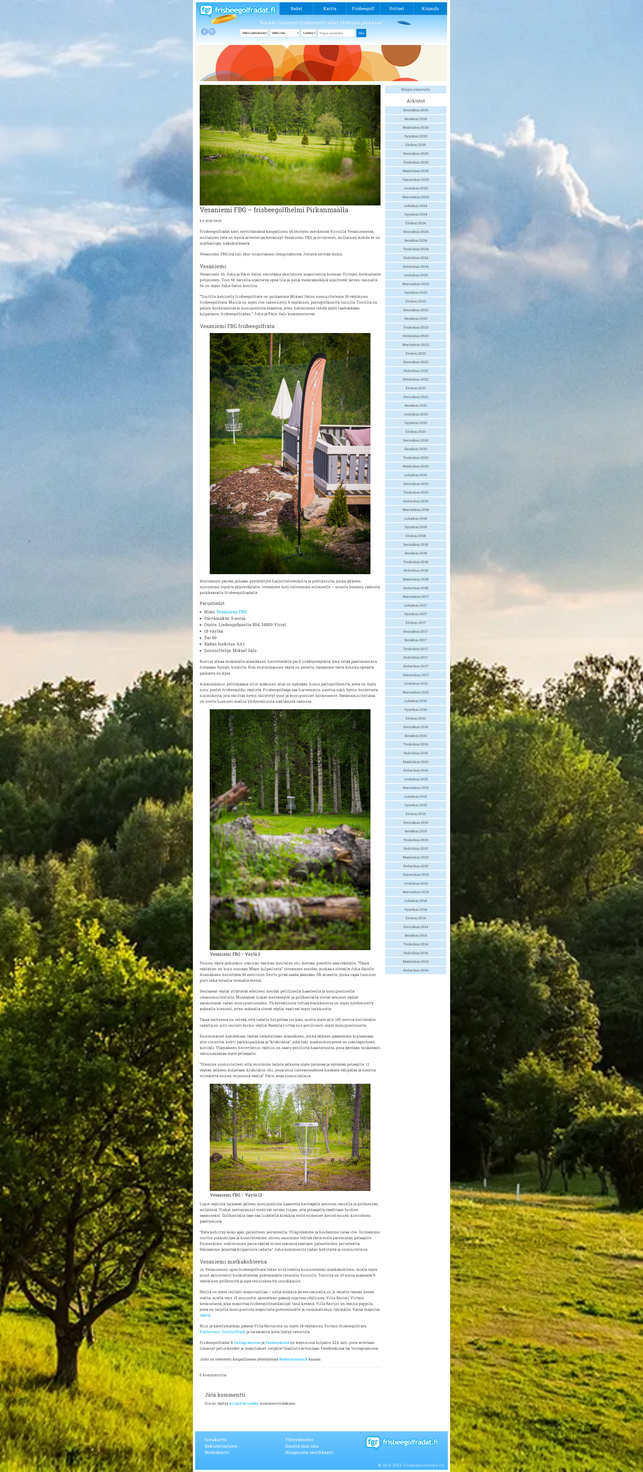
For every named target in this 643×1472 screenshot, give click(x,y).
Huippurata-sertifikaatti (309, 1452)
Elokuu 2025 (415, 144)
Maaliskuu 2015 (415, 857)
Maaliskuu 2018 (415, 579)
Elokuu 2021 (416, 388)
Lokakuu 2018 (415, 518)
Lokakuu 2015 (415, 796)
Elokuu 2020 (415, 431)
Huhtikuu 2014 (416, 953)
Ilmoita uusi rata (301, 1446)
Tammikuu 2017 (416, 675)
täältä (205, 1315)
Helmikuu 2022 (415, 379)
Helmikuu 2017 (415, 666)
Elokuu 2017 (416, 622)
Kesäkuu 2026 (415, 119)
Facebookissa (277, 1342)
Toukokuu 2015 (415, 840)
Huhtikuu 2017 (415, 657)
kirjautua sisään (244, 1403)
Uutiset (396, 8)
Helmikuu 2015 (415, 866)
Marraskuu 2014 (416, 892)
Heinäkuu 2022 (415, 362)
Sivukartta (216, 1439)
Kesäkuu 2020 (415, 449)
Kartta (329, 8)
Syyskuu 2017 (415, 614)
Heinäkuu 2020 (415, 440)
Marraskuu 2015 (416, 787)
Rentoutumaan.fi (293, 1359)
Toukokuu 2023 (415, 327)
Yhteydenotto (299, 1439)
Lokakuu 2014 (415, 900)
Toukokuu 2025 (415, 162)
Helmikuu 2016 (415, 770)
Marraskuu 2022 (415, 344)
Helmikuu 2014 (415, 970)
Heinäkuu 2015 (415, 822)
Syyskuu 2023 (415, 292)
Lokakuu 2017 (415, 605)
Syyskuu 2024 (415, 214)
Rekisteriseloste (221, 1446)
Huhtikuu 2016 (416, 753)
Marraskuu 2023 (415, 284)
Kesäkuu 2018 (416, 553)
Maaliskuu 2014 (415, 961)
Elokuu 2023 (415, 301)
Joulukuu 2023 (416, 275)
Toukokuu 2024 (415, 249)
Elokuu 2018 (416, 535)
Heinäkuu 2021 (415, 397)
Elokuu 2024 (415, 223)
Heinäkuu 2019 (415, 483)
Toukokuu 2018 (415, 562)
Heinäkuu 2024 (415, 231)
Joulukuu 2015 (416, 779)
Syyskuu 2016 (416, 709)
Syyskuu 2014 (416, 909)
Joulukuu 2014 (416, 883)
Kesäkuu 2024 (415, 240)
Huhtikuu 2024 (415, 257)
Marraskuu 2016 (416, 692)
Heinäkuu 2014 (415, 926)
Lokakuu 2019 (415, 475)
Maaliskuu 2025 (416, 171)
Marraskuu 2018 (416, 509)
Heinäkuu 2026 (415, 110)
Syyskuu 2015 (416, 805)
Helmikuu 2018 (415, 588)
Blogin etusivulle (415, 89)
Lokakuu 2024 (415, 205)
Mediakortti (217, 1452)
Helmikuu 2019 (415, 501)
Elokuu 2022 (415, 353)
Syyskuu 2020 (415, 422)
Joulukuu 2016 (416, 683)
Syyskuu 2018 (416, 527)
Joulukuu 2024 (416, 188)
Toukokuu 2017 (415, 648)
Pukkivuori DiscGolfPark (222, 1331)
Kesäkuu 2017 (415, 640)
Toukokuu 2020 (415, 457)
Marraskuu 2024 (415, 197)
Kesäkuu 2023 (415, 318)
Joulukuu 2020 (416, 414)
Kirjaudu (430, 8)
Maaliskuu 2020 (416, 466)
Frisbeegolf (363, 8)
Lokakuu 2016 (415, 700)
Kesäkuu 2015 (416, 831)
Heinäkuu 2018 (415, 544)
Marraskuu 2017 (416, 596)
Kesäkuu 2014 (416, 935)
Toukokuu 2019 (415, 492)
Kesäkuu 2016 (416, 735)
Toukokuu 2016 (415, 744)
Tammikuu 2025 (415, 179)
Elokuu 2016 (416, 718)
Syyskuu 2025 (415, 136)
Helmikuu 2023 (415, 336)
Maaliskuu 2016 (415, 761)
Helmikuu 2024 (415, 266)
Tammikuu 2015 (416, 874)
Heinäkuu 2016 (415, 727)
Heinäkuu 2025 (415, 153)
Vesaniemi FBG (231, 611)
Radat (296, 8)
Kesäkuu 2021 (416, 405)
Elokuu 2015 (416, 813)
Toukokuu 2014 (415, 944)
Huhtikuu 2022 (415, 370)
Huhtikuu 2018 (416, 570)
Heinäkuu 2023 (415, 310)
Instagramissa (247, 1342)
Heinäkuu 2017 (415, 631)
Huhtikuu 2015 (416, 848)
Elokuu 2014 (416, 918)
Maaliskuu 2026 (416, 127)
